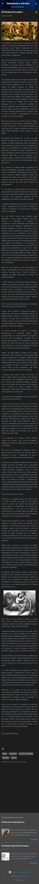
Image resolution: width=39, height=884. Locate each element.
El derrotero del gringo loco (13, 822)
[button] (36, 12)
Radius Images (24, 876)
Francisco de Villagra (26, 754)
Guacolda (5, 758)
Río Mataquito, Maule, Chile (17, 762)
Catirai (4, 754)
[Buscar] (36, 4)
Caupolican (13, 754)
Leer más (33, 839)
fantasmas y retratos (17, 3)
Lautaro (13, 758)
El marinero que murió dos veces (15, 846)
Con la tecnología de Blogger (20, 872)
